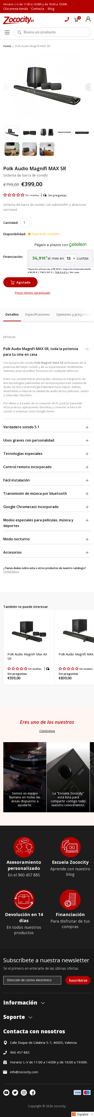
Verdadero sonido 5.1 (21, 427)
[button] (14, 194)
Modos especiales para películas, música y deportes (38, 523)
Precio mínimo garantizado (32, 293)
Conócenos (47, 731)
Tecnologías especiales (22, 453)
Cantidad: (10, 223)
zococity (60, 1106)
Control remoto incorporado (27, 466)
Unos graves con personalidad (28, 440)
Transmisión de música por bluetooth (35, 493)
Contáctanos (11, 571)
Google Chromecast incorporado (31, 506)
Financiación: (13, 257)
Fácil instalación (16, 480)
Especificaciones (37, 314)
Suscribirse (78, 980)
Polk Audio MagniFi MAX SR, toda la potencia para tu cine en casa (40, 351)
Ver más (74, 272)
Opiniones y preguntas (73, 314)
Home (7, 46)
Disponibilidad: (14, 234)
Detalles (12, 314)
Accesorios (12, 552)
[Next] (88, 87)
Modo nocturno (16, 539)
